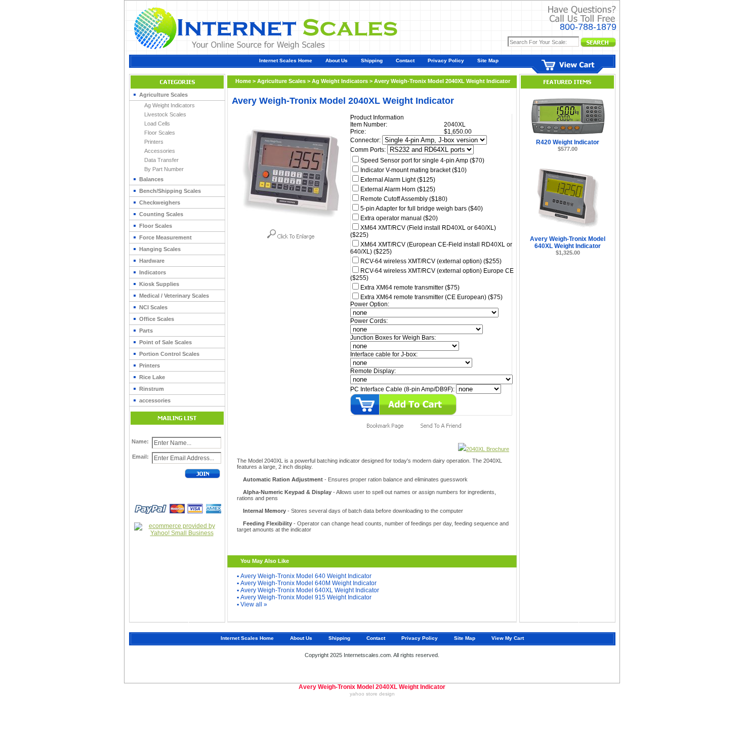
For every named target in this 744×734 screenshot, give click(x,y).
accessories (155, 400)
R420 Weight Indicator (567, 142)
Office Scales (156, 319)
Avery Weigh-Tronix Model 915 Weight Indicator (305, 597)
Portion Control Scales (169, 354)
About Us (336, 60)
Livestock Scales (165, 114)
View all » (253, 604)
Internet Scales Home (285, 60)
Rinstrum (151, 389)
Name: (140, 441)
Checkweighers (159, 202)
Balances (151, 179)
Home (243, 81)
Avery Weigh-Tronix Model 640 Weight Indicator (305, 576)
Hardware (151, 261)
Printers (153, 142)
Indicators (152, 272)
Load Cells (157, 123)
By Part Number (164, 169)
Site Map (488, 60)
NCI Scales (153, 307)
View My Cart (507, 638)
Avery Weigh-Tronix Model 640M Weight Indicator (308, 583)
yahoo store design (372, 694)
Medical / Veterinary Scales (174, 296)
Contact (405, 60)
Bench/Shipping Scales (170, 191)
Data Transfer (161, 160)
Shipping (372, 60)
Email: (140, 457)
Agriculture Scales (163, 95)
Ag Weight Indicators (169, 105)
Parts (146, 331)
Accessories (159, 151)
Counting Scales (161, 214)
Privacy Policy (446, 60)
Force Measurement (165, 237)
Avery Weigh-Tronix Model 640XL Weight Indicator (309, 590)
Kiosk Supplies (159, 284)
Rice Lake (152, 377)
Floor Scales (159, 133)
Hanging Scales (160, 249)
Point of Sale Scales (165, 342)
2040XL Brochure (487, 449)
